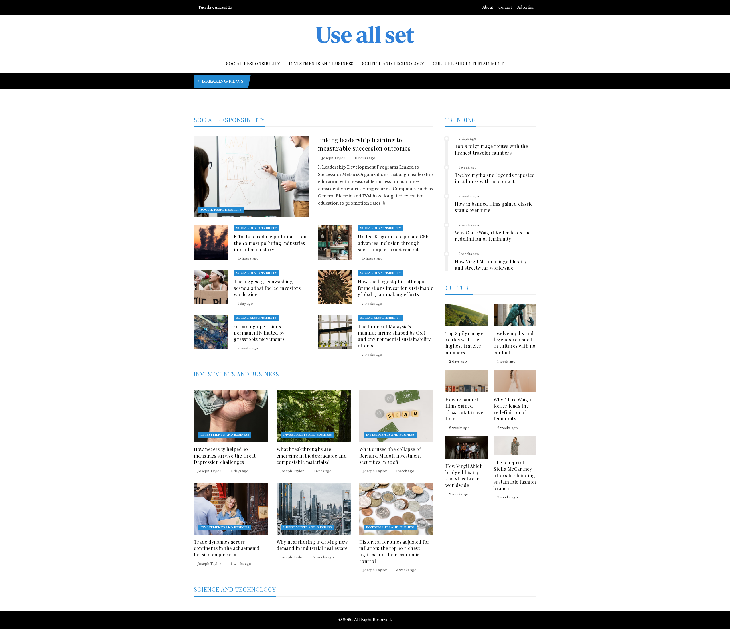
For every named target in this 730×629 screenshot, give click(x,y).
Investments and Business (224, 434)
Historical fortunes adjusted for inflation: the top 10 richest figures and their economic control (394, 551)
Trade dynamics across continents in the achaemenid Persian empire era (226, 548)
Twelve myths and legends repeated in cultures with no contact (495, 178)
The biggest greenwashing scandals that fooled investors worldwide (267, 287)
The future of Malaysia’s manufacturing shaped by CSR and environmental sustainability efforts (394, 336)
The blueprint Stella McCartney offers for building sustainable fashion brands (515, 475)
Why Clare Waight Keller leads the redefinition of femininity (493, 236)
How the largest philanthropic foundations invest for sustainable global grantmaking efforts (395, 287)
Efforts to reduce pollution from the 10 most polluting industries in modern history (270, 243)
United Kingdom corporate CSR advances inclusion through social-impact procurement (393, 243)
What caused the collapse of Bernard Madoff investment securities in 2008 (390, 455)
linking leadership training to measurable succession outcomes (364, 144)
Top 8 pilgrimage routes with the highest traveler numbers (491, 149)
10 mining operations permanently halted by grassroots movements (259, 332)
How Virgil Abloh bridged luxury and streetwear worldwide (491, 264)
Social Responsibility (220, 209)
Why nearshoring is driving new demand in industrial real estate (312, 545)
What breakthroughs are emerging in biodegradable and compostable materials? (312, 455)
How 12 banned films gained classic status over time (465, 409)
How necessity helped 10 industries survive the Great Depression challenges (225, 455)
